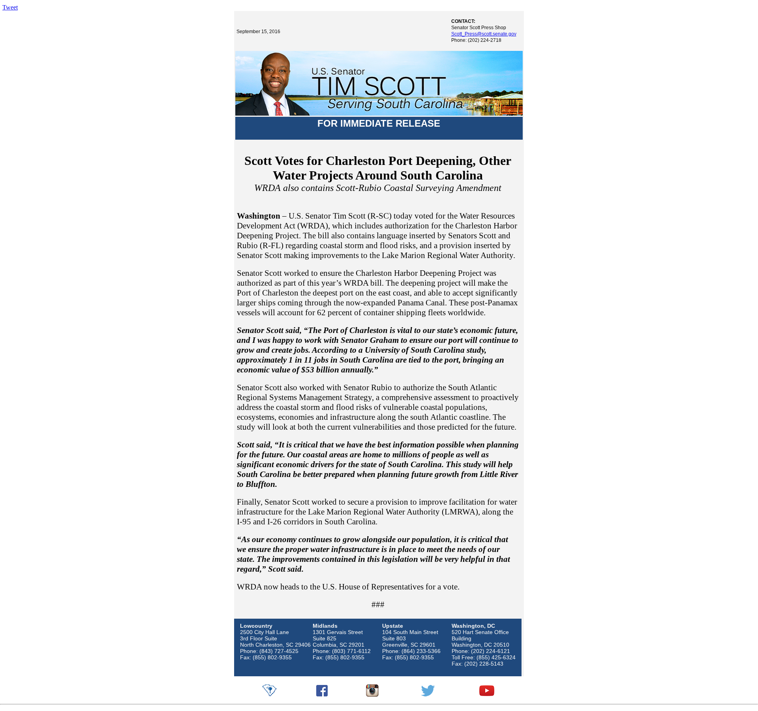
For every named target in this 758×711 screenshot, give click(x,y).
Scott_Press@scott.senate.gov (483, 34)
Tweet (10, 7)
